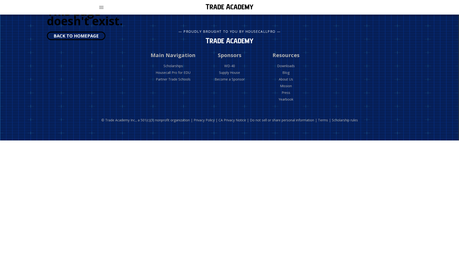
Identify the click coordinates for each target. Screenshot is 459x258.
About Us (286, 79)
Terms (323, 120)
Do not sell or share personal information (282, 120)
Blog (286, 72)
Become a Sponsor (230, 79)
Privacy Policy (204, 120)
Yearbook (286, 99)
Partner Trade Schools (173, 79)
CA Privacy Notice (232, 120)
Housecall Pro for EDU (173, 72)
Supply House (229, 72)
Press (286, 92)
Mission (286, 86)
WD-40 (229, 66)
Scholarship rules (345, 120)
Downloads (286, 66)
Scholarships (173, 66)
